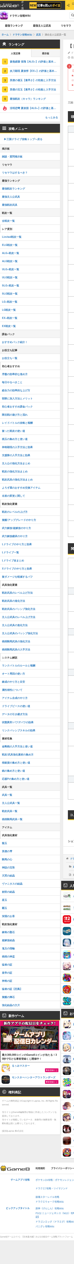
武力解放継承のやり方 (15, 536)
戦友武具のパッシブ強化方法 (18, 609)
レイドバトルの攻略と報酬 (17, 422)
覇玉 (4, 908)
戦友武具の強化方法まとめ (17, 479)
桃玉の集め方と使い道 (15, 439)
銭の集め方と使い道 (13, 770)
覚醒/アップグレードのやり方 (19, 520)
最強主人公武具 (42, 25)
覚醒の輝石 (8, 997)
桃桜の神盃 (8, 956)
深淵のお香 (8, 916)
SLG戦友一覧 (10, 293)
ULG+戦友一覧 (10, 269)
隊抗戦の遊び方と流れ (15, 414)
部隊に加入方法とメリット (17, 398)
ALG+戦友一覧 (10, 253)
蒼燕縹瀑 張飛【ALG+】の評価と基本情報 (34, 61)
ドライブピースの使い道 (16, 706)
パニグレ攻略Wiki (45, 1226)
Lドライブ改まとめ (13, 560)
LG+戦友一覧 (9, 301)
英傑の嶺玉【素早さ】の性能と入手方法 (33, 80)
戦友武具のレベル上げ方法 (17, 592)
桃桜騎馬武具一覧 (12, 819)
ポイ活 (22, 5)
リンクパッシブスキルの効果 (18, 730)
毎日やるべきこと (12, 382)
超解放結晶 (8, 940)
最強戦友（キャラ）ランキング (28, 98)
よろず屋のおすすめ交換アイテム (21, 487)
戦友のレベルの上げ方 (15, 512)
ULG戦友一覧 (10, 277)
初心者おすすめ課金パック (17, 406)
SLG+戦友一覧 (10, 285)
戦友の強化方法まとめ (15, 471)
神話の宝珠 (8, 867)
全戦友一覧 (8, 221)
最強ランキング (14, 25)
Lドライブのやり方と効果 (17, 544)
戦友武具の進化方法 (13, 601)
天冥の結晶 (8, 875)
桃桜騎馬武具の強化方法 (16, 641)
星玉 (4, 900)
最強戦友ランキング (13, 188)
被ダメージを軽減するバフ (17, 576)
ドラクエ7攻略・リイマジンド (52, 1188)
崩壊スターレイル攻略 (47, 1197)
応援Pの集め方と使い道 (15, 779)
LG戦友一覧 (9, 310)
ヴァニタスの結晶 (12, 883)
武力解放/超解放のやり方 (16, 528)
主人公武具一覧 (11, 803)
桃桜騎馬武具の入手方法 (16, 649)
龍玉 (4, 843)
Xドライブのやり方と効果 (17, 568)
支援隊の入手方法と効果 (16, 455)
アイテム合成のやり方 (15, 698)
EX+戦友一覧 (9, 318)
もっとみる (51, 117)
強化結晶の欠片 (11, 1005)
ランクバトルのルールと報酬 (18, 665)
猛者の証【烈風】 (12, 989)
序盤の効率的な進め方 (15, 374)
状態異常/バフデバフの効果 (18, 722)
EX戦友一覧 (9, 326)
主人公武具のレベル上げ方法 (18, 617)
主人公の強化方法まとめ (16, 463)
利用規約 (40, 1168)
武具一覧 (7, 795)
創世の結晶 (8, 892)
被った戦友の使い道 (13, 431)
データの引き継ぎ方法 (15, 714)
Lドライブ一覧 (10, 552)
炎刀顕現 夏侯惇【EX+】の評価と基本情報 (34, 71)
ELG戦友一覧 (10, 245)
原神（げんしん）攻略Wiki (50, 1208)
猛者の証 (7, 964)
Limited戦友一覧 (12, 237)
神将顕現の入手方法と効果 (17, 447)
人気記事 (15, 53)
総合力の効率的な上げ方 (16, 390)
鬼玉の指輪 (8, 948)
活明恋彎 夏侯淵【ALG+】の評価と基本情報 (35, 108)
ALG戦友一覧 (10, 261)
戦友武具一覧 (9, 811)
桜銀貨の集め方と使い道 (16, 762)
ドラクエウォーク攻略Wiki (50, 1201)
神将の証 (7, 981)
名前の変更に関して (13, 495)
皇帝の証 (7, 972)
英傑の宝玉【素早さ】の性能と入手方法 (33, 89)
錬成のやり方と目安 (13, 681)
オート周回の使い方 (13, 673)
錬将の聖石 (8, 932)
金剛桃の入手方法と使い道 (17, 746)
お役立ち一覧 (9, 358)
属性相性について (12, 690)
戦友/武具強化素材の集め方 (18, 754)
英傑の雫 (7, 851)
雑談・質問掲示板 (12, 156)
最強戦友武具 (9, 205)
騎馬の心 (7, 859)
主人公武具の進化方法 (15, 625)
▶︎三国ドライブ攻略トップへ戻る (23, 139)
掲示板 (45, 53)
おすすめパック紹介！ (15, 342)
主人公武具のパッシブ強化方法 (20, 633)
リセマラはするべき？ (15, 172)
